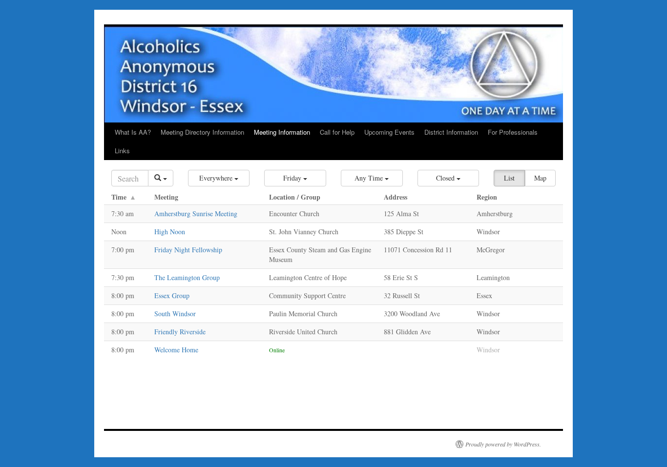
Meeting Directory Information (202, 132)
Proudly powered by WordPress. (503, 444)
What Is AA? (133, 132)
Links (122, 150)
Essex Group (171, 295)
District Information (451, 132)
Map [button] (540, 178)
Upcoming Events (389, 132)
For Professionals (513, 132)
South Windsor (175, 313)
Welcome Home (176, 349)
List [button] (509, 178)
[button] (219, 178)
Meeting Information (282, 132)
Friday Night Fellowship (188, 249)
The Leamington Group (187, 277)
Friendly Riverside (180, 331)
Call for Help (337, 132)
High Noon (169, 231)
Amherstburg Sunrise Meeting (195, 213)
